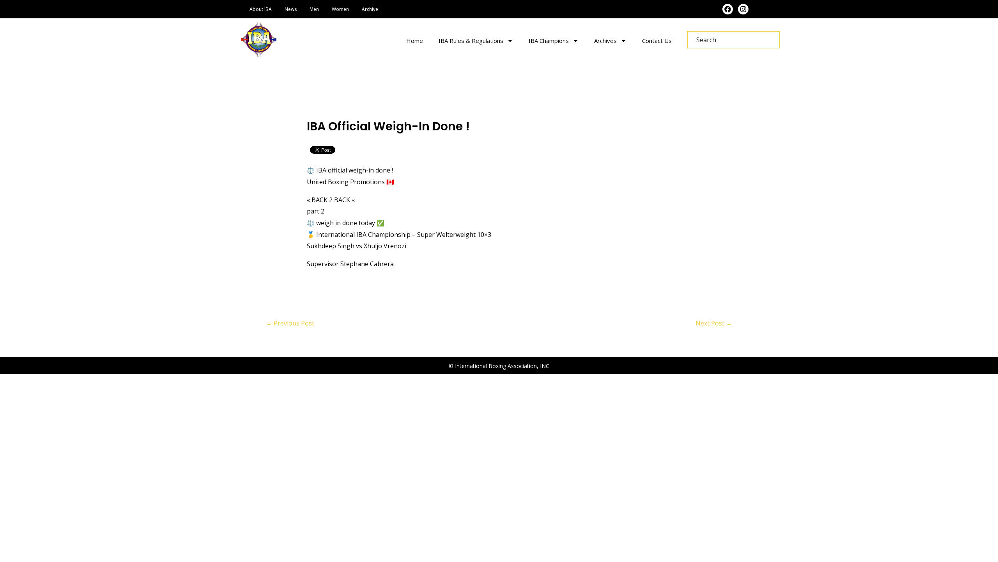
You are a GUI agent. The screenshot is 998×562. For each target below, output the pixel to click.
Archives (605, 40)
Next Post (713, 323)
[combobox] (733, 39)
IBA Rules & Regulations (471, 40)
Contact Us (657, 40)
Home (414, 40)
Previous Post (290, 323)
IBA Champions (549, 40)
